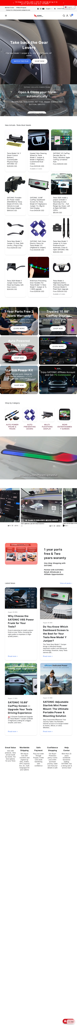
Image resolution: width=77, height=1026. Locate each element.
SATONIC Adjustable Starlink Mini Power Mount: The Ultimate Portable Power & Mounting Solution (55, 708)
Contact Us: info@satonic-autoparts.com (18, 10)
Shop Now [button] (39, 61)
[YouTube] (43, 8)
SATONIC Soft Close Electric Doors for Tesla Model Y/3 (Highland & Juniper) (38, 244)
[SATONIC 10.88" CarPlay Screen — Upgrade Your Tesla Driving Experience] (21, 679)
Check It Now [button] (36, 112)
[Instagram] (40, 8)
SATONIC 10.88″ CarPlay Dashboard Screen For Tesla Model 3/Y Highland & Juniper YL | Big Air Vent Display (38, 203)
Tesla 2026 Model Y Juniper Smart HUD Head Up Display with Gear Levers (15, 284)
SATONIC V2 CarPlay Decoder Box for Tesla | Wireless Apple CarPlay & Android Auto (61, 157)
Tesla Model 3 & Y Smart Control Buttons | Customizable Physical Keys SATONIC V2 (14, 158)
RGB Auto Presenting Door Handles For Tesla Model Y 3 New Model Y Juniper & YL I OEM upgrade (38, 285)
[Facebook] (38, 8)
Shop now (19, 385)
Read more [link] (12, 656)
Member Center (9, 7)
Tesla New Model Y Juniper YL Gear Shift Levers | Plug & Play (15, 243)
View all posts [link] (65, 583)
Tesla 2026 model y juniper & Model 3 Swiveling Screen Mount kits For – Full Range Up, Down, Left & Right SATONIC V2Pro (61, 204)
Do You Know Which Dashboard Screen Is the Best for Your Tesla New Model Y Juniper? (56, 633)
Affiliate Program (21, 7)
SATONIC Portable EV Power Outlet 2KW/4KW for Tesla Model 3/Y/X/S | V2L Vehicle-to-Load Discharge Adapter (14, 203)
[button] (69, 7)
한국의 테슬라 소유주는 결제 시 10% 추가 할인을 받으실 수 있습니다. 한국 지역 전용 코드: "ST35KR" (37, 3)
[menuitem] (10, 8)
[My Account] (67, 16)
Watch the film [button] (21, 61)
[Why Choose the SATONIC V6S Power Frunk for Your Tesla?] (21, 598)
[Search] (64, 16)
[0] (70, 16)
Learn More (19, 328)
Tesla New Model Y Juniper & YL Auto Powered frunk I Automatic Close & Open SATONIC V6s (61, 245)
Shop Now (58, 328)
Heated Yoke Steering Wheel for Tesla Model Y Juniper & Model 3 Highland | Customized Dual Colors (38, 158)
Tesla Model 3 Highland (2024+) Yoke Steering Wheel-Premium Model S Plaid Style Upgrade (61, 285)
